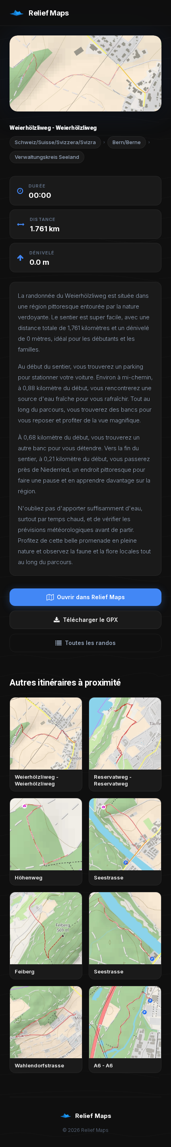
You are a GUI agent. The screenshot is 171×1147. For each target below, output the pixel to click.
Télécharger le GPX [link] (90, 619)
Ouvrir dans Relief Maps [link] (91, 597)
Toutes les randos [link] (90, 642)
